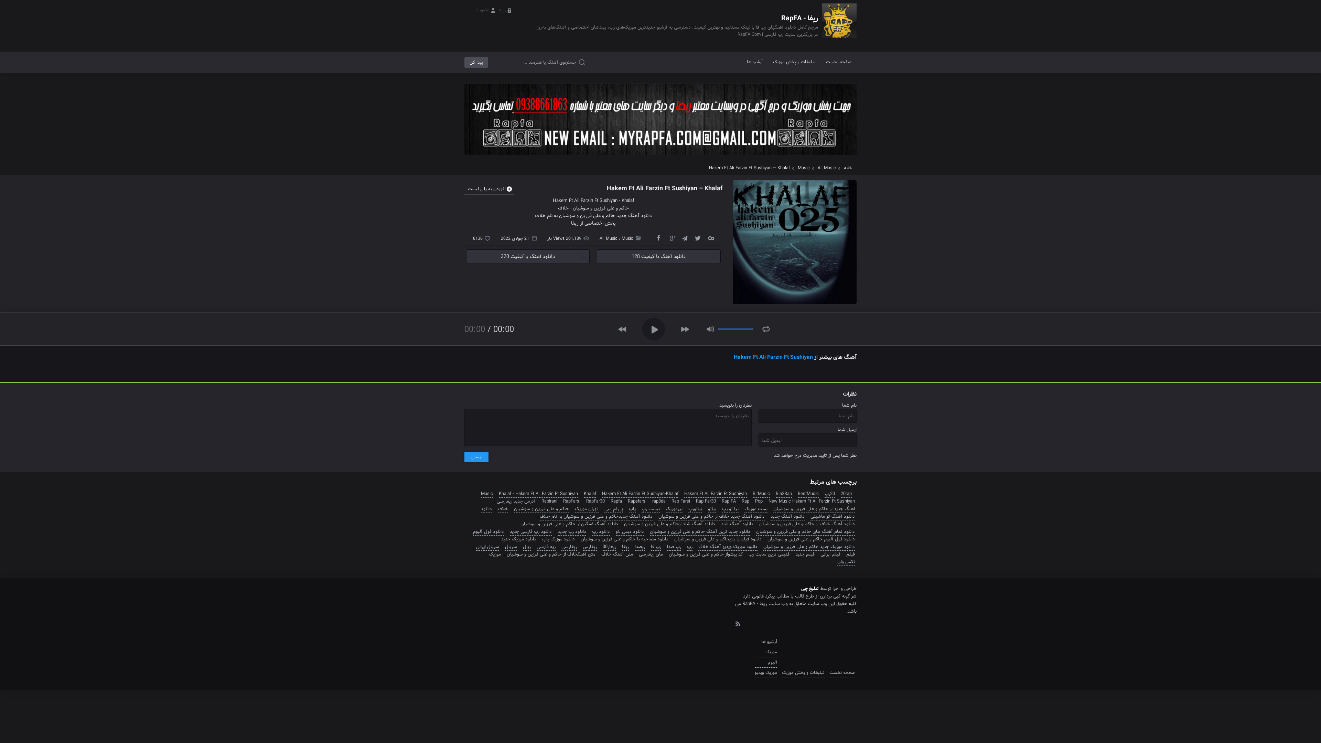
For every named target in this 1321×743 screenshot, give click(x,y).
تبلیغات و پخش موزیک (794, 62)
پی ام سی (613, 509)
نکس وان (846, 562)
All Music (827, 168)
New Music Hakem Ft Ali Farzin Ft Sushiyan (812, 501)
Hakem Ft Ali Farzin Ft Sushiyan (585, 200)
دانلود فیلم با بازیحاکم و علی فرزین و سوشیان (718, 539)
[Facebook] (658, 238)
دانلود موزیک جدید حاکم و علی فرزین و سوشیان (809, 546)
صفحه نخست (838, 62)
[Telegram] (684, 238)
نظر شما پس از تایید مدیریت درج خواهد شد (815, 455)
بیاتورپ (695, 509)
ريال (527, 546)
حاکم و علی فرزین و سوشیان (601, 208)
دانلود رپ (601, 531)
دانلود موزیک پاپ (558, 539)
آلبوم (772, 662)
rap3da (659, 501)
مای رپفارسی (651, 554)
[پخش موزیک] (660, 157)
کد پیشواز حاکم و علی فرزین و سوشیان (706, 554)
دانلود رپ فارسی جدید (531, 531)
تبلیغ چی (810, 588)
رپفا (625, 546)
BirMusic (761, 493)
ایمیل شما (847, 429)
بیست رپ (651, 509)
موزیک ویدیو (766, 672)
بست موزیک (755, 509)
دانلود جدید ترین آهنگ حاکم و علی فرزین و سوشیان (700, 531)
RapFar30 (595, 501)
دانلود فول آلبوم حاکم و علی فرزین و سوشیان (811, 539)
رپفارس (590, 546)
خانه (848, 168)
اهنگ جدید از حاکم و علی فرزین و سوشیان (814, 509)
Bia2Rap (784, 493)
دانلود (486, 509)
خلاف (563, 208)
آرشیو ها (755, 62)
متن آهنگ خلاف (617, 554)
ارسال (476, 457)
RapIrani (549, 501)
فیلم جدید (805, 554)
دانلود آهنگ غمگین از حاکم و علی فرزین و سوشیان (569, 524)
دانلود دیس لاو (630, 531)
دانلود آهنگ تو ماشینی (832, 516)
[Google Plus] (671, 238)
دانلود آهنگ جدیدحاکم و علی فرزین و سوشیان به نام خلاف (596, 516)
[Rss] (737, 623)
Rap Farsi (681, 501)
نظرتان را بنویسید (735, 405)
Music (804, 168)
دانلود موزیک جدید (518, 539)
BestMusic (808, 493)
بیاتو (712, 509)
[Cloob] (711, 238)
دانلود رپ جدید (572, 531)
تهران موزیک (587, 509)
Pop (759, 501)
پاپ (632, 509)
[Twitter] (697, 238)
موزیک (495, 554)
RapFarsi (571, 501)
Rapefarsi (637, 501)
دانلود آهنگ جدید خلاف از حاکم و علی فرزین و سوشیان (711, 516)
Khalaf (628, 200)
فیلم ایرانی (830, 554)
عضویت (482, 10)
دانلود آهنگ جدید (788, 516)
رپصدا (640, 546)
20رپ (830, 493)
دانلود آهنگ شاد (737, 524)
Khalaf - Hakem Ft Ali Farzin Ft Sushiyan (538, 493)
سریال (511, 546)
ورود (502, 10)
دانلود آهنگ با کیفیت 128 (659, 256)
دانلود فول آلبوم (488, 531)
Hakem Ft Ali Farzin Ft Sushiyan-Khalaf (640, 493)
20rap (846, 493)
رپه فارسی (546, 546)
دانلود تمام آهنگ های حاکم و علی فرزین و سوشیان (805, 531)
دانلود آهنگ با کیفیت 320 (528, 256)
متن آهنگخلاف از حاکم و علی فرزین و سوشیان (551, 554)
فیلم (850, 554)
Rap (745, 501)
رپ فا (656, 546)
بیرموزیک (674, 509)
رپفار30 (609, 546)
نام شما (849, 405)
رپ (689, 546)
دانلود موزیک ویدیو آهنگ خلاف (728, 546)
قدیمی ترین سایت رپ (769, 554)
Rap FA (729, 501)
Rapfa (616, 501)
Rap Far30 (706, 501)
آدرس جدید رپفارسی (516, 501)
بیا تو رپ (730, 509)
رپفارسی (569, 546)
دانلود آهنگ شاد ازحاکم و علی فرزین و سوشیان (669, 524)
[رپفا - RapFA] (839, 25)
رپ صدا (674, 546)
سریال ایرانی (487, 546)
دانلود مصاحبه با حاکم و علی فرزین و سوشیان (624, 539)
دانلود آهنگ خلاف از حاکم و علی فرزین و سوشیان (807, 524)
